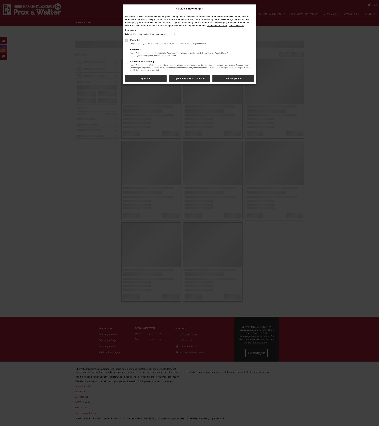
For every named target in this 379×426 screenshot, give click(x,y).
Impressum (130, 30)
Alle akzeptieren (233, 78)
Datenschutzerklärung (217, 25)
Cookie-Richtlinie (236, 25)
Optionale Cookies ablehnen (190, 78)
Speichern (145, 78)
